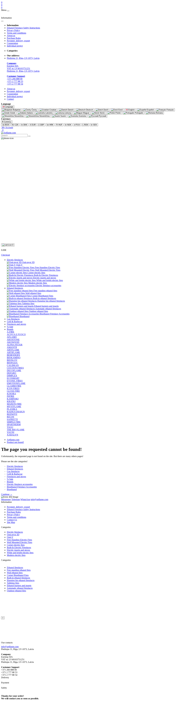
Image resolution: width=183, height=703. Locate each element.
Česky (34, 110)
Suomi (63, 116)
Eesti (120, 110)
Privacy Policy (13, 30)
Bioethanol (12, 489)
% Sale (10, 326)
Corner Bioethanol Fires (18, 575)
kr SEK (94, 125)
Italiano (29, 113)
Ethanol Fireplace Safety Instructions (23, 28)
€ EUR (33, 125)
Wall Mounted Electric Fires (19, 542)
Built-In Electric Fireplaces (19, 547)
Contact (10, 99)
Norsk (102, 113)
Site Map (11, 522)
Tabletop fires (13, 583)
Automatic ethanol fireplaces (20, 588)
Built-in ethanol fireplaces (18, 578)
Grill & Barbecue (14, 321)
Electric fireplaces (15, 260)
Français (170, 110)
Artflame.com (13, 439)
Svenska (82, 116)
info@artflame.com (10, 646)
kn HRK (50, 125)
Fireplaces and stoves (16, 324)
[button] (7, 127)
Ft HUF (59, 125)
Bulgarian (16, 110)
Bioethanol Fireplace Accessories (22, 487)
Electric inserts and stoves (18, 550)
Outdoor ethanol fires (16, 590)
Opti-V (10, 537)
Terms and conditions (16, 33)
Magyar (85, 113)
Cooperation (12, 43)
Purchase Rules (14, 38)
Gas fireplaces (13, 319)
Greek (12, 113)
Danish (70, 110)
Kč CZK (15, 125)
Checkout (5, 255)
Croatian (52, 110)
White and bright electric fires (20, 552)
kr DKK (24, 125)
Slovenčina (18, 116)
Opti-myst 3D (13, 534)
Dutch (105, 110)
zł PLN (77, 125)
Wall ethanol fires (15, 572)
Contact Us (12, 520)
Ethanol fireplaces (15, 288)
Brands (10, 329)
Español (150, 110)
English (131, 110)
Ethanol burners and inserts (19, 585)
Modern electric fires (16, 555)
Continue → (6, 494)
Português (138, 113)
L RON (85, 125)
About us (11, 35)
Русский (102, 116)
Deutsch (89, 110)
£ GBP (41, 125)
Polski (118, 113)
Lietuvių (67, 113)
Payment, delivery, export (18, 40)
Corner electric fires (16, 545)
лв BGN (5, 125)
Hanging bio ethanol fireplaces (20, 580)
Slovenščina (44, 116)
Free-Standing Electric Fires (19, 540)
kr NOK (68, 125)
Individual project (15, 46)
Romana (159, 113)
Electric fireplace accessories (20, 484)
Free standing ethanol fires (19, 570)
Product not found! (15, 442)
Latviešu (49, 113)
